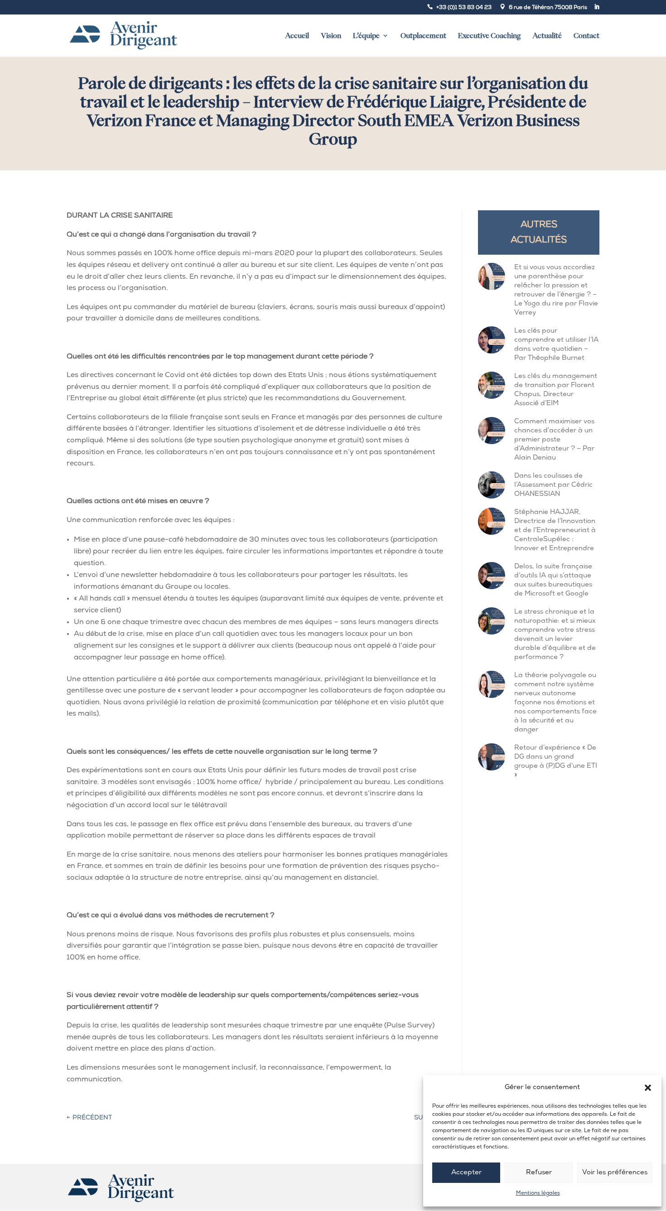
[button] (647, 1087)
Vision (331, 35)
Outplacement (423, 35)
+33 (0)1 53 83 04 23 (464, 7)
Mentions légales (538, 1193)
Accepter (466, 1172)
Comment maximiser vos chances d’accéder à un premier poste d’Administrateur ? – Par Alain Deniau (554, 439)
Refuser (539, 1172)
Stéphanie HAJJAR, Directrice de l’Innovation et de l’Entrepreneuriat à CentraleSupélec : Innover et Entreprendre (555, 530)
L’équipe (366, 35)
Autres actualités (539, 232)
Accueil (297, 35)
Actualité (547, 35)
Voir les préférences (614, 1172)
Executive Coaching (489, 35)
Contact (586, 35)
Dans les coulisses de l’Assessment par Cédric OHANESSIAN (553, 485)
